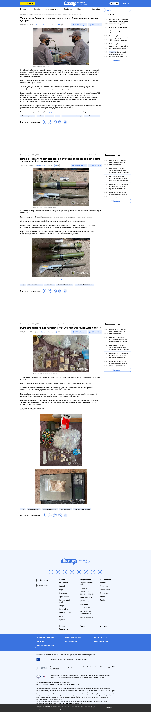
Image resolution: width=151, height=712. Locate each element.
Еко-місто (84, 588)
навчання (49, 116)
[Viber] (55, 122)
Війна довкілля (86, 597)
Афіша (103, 583)
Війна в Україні (65, 613)
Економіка (63, 609)
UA (124, 3)
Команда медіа (71, 641)
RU (129, 3)
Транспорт (104, 586)
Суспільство (64, 597)
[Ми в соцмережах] (51, 572)
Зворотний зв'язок (101, 641)
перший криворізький (91, 116)
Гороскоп (104, 593)
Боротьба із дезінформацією (87, 593)
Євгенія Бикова (40, 165)
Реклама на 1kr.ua (100, 637)
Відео (102, 597)
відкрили (51, 112)
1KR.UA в (80, 25)
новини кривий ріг (33, 509)
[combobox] (116, 10)
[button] (61, 279)
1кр (58, 116)
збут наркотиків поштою (82, 509)
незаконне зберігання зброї (84, 284)
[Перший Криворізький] (75, 3)
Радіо (102, 600)
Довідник (68, 9)
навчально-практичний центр (72, 116)
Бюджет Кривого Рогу (86, 584)
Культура (63, 593)
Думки (62, 620)
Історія (37, 9)
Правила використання (45, 637)
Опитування (84, 601)
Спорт (61, 606)
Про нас (80, 9)
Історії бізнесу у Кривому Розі (86, 612)
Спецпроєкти (50, 9)
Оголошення (105, 590)
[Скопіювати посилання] (65, 122)
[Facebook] (44, 122)
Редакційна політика (73, 637)
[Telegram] (49, 122)
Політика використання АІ (44, 647)
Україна (62, 590)
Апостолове (49, 284)
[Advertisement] (61, 140)
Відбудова (84, 604)
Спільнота (63, 629)
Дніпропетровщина (28, 116)
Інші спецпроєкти (87, 617)
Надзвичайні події (64, 601)
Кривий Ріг (63, 586)
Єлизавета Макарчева (42, 25)
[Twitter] (60, 122)
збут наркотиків (65, 509)
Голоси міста (85, 608)
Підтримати (28, 3)
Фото (61, 616)
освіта (40, 116)
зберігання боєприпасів (65, 284)
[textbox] (116, 10)
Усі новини (115, 60)
